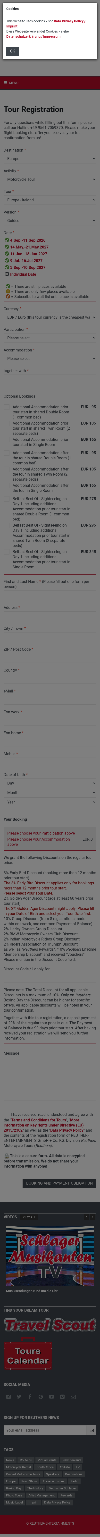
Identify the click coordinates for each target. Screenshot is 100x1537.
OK (12, 51)
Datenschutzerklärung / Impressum (33, 36)
